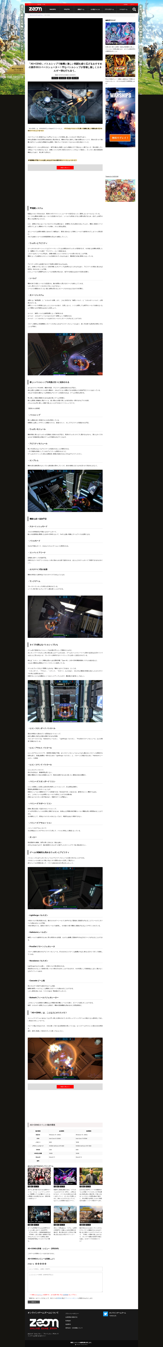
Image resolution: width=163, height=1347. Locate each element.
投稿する (34, 1302)
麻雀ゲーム (81, 9)
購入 (69, 78)
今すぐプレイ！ (65, 167)
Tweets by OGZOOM (111, 176)
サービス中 (62, 78)
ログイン (132, 4)
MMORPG (53, 9)
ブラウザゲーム (109, 9)
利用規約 (59, 1298)
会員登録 (125, 4)
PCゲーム (55, 78)
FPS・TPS (75, 78)
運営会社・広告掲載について (74, 1328)
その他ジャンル (95, 9)
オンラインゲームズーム (36, 15)
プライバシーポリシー (71, 1298)
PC (28, 1186)
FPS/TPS (67, 9)
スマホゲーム (123, 9)
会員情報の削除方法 (71, 1317)
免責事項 (68, 1324)
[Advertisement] (65, 189)
